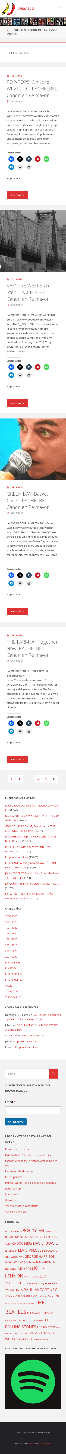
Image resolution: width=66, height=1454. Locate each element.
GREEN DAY (12, 1261)
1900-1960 (11, 916)
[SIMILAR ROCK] (8, 8)
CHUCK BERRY (22, 1243)
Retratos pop (13, 1188)
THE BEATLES (13, 997)
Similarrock (11, 1035)
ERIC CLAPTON (51, 1250)
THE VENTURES (39, 1333)
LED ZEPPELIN (13, 974)
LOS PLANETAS (14, 979)
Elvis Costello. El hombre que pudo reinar (28, 1155)
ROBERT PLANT (29, 1295)
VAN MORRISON (40, 1339)
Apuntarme (16, 1122)
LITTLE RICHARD (29, 1283)
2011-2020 (16, 279)
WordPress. (44, 1443)
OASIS (8, 985)
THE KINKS (38, 1320)
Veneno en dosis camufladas (21, 1205)
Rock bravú (11, 1194)
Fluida (32, 1443)
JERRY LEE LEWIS (43, 1262)
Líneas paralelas (14, 1177)
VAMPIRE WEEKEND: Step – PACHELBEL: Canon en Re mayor (28, 292)
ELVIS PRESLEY (30, 1250)
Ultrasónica (11, 1200)
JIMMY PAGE (25, 1268)
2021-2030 (11, 956)
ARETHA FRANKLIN (13, 1231)
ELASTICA (11, 968)
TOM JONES (21, 1339)
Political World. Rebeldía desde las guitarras (30, 1182)
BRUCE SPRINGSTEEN (35, 1237)
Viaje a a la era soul (16, 1211)
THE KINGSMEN (24, 1320)
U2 (30, 1339)
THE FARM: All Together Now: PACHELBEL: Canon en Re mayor (32, 648)
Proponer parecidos (33, 1035)
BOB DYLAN (33, 1230)
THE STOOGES (20, 1333)
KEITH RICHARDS (31, 1277)
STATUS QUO (46, 1295)
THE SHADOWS (46, 1327)
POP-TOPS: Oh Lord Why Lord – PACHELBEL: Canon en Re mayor (32, 88)
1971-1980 (11, 927)
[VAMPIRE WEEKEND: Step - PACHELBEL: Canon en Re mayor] (33, 241)
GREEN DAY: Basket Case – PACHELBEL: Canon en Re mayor (28, 500)
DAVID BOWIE (45, 1243)
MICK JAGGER (44, 1283)
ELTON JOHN (11, 1250)
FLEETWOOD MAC (14, 1256)
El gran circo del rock (17, 1149)
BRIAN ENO (12, 1237)
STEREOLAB (12, 991)
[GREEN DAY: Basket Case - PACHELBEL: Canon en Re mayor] (33, 449)
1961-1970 (16, 75)
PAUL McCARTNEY (40, 1289)
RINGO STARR (12, 1295)
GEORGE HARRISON (40, 1256)
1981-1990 (16, 635)
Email (10, 1102)
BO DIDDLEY (12, 962)
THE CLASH (33, 1312)
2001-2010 (11, 945)
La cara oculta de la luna (19, 1171)
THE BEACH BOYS (25, 1303)
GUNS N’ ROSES (27, 1261)
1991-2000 (16, 487)
